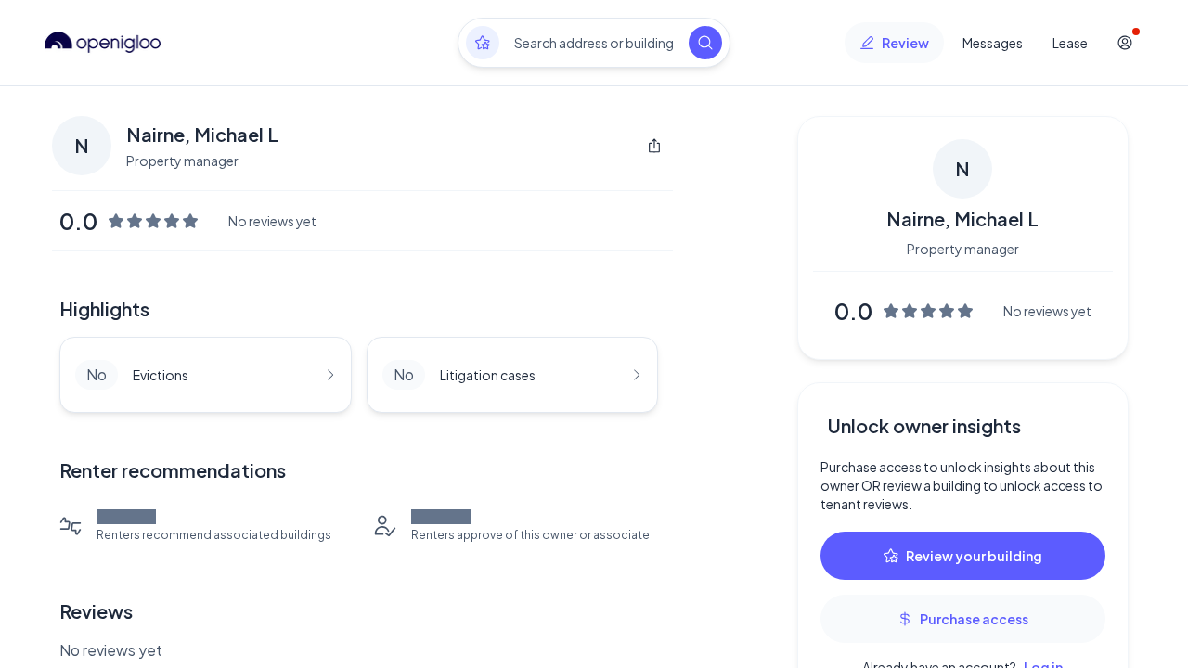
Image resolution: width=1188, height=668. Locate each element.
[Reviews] (482, 42)
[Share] (654, 145)
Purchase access (974, 618)
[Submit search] (705, 42)
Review (905, 42)
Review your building (974, 555)
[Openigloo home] (103, 43)
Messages (992, 42)
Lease (1070, 42)
